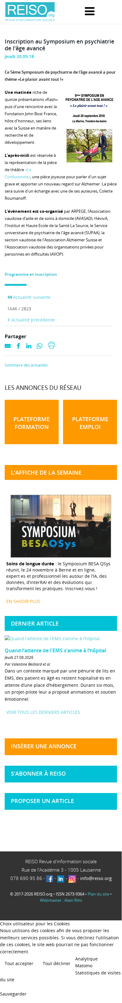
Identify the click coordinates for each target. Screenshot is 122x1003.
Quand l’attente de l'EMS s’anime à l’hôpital (55, 650)
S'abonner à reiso (38, 773)
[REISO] (29, 12)
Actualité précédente (32, 320)
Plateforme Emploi (90, 423)
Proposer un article (42, 801)
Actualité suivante (31, 297)
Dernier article (35, 623)
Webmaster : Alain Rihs (61, 900)
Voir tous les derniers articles (43, 712)
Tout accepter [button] (19, 963)
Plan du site (98, 894)
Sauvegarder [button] (13, 994)
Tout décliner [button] (57, 963)
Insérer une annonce (43, 746)
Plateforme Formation (31, 423)
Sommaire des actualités (26, 365)
